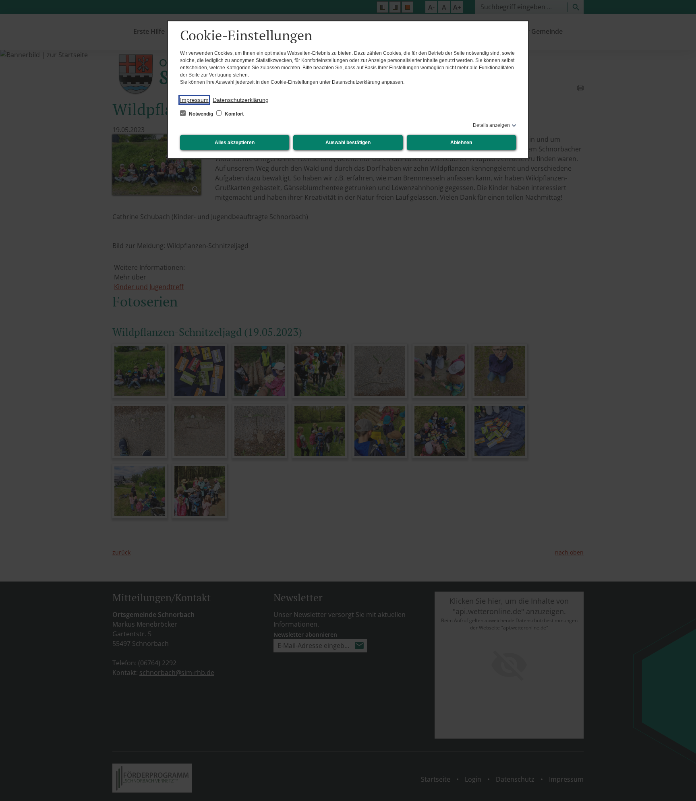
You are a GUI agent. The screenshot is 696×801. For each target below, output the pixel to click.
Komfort (234, 114)
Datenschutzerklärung (241, 100)
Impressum (194, 100)
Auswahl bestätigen (348, 142)
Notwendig (201, 114)
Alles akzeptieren (235, 142)
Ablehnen (461, 142)
